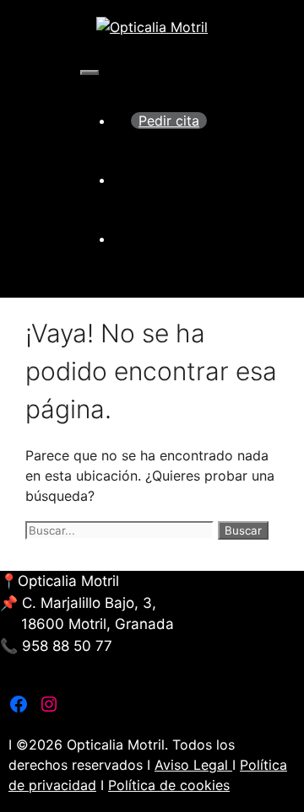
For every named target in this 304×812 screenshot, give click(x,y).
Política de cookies (169, 785)
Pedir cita (168, 120)
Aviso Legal (193, 764)
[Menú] (89, 72)
